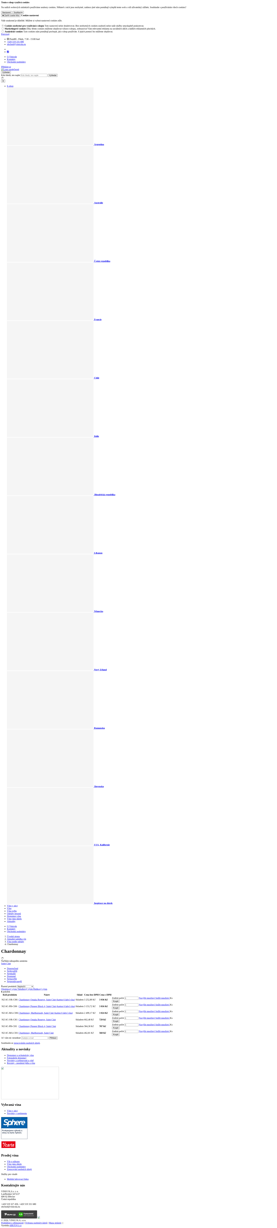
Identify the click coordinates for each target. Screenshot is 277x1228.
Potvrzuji (5, 34)
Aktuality (11, 921)
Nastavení (6, 12)
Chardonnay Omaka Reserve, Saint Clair (37, 1019)
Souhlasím (18, 12)
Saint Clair (6, 963)
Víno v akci (12, 906)
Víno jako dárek (14, 919)
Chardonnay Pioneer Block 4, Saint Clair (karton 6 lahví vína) (47, 1006)
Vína (9, 908)
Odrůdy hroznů (14, 913)
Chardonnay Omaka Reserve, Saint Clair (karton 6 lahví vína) (47, 999)
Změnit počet (118, 998)
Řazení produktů (9, 986)
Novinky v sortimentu (17, 1113)
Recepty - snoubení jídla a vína (21, 1063)
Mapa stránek (55, 1223)
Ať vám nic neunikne (11, 1038)
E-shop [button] (10, 86)
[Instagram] (8, 52)
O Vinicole (12, 56)
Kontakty (11, 59)
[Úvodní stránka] (10, 69)
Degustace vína (14, 916)
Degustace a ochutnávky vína (20, 1055)
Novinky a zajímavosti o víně (20, 1060)
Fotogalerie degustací (16, 1058)
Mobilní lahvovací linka (18, 1179)
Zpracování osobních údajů (19, 1169)
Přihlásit (53, 1038)
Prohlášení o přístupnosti (12, 1223)
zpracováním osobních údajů (27, 1043)
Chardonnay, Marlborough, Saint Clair (36, 1033)
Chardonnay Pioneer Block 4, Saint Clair (37, 1026)
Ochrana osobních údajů (36, 1223)
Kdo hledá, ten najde (10, 75)
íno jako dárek (15, 1164)
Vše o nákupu (13, 1161)
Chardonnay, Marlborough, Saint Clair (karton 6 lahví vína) (46, 1013)
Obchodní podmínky (16, 62)
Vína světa (12, 911)
